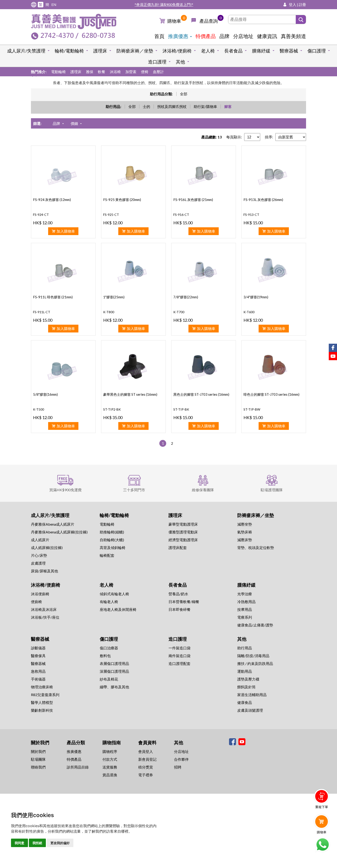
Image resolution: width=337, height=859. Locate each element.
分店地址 (243, 36)
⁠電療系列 (244, 617)
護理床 (100, 50)
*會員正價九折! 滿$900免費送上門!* (164, 4)
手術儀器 (38, 679)
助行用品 (244, 648)
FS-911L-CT (41, 312)
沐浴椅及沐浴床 (44, 609)
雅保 (89, 71)
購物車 (174, 21)
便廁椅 (36, 601)
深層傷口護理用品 (114, 671)
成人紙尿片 (40, 540)
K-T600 (248, 312)
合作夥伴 (181, 759)
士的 (146, 106)
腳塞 (228, 106)
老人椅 (208, 50)
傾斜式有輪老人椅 (114, 594)
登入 (292, 4)
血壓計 (158, 71)
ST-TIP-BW (251, 409)
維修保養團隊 (203, 490)
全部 (183, 94)
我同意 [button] (19, 843)
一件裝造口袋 (179, 648)
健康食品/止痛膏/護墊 (255, 625)
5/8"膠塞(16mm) (45, 394)
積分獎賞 (145, 767)
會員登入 (145, 751)
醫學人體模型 (42, 702)
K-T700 (178, 312)
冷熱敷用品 (246, 601)
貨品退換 (109, 775)
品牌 (224, 36)
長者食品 (233, 50)
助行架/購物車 (205, 106)
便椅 (144, 71)
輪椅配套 (107, 555)
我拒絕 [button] (37, 843)
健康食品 (244, 702)
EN (53, 4)
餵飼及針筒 (246, 687)
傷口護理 (316, 50)
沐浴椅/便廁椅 (177, 50)
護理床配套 (177, 547)
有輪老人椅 (109, 601)
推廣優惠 (178, 36)
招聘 (177, 767)
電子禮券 (145, 775)
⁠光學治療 (244, 594)
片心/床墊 (39, 555)
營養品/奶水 (178, 594)
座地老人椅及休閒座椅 (118, 609)
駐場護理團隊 (272, 490)
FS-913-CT (251, 215)
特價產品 (206, 36)
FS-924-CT (41, 215)
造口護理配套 (179, 663)
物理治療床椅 (42, 687)
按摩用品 (244, 609)
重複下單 (321, 807)
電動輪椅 (58, 71)
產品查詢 (208, 21)
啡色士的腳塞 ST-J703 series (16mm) (271, 394)
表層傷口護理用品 (114, 663)
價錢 (74, 123)
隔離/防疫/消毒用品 (253, 655)
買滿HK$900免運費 (65, 490)
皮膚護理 (38, 563)
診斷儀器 (38, 648)
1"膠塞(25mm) (113, 297)
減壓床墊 (244, 540)
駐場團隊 (38, 759)
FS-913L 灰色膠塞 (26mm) (263, 200)
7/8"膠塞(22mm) (185, 297)
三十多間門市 (134, 490)
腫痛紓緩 (261, 50)
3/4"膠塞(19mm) (255, 297)
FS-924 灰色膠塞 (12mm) (52, 200)
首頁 (159, 36)
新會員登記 (147, 759)
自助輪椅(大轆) (112, 540)
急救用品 (38, 671)
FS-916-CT (181, 215)
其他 (180, 61)
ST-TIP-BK (181, 409)
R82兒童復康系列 (45, 694)
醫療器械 (289, 50)
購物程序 (109, 751)
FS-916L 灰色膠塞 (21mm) (193, 200)
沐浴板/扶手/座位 (45, 617)
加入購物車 (66, 231)
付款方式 (109, 759)
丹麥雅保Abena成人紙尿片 (52, 524)
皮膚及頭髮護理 (250, 710)
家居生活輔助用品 (252, 694)
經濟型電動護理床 (183, 540)
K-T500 (38, 409)
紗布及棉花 (109, 679)
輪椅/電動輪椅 (69, 50)
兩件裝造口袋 (179, 655)
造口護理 (157, 61)
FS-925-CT (111, 215)
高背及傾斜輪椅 (112, 547)
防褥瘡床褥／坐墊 (134, 50)
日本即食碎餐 (179, 609)
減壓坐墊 (244, 524)
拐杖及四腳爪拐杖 (172, 106)
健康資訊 (267, 36)
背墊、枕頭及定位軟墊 (255, 547)
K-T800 (108, 312)
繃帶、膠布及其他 (114, 687)
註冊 (302, 4)
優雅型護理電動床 (183, 532)
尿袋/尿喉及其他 (44, 571)
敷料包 (105, 655)
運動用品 (244, 671)
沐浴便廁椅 (40, 594)
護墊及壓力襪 (248, 679)
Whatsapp (322, 844)
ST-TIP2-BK (112, 409)
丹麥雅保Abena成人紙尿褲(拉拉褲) (59, 532)
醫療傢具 (38, 655)
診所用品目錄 (78, 767)
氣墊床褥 (244, 532)
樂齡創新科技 (42, 710)
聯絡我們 (38, 767)
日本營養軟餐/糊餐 (183, 601)
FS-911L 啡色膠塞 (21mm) (53, 297)
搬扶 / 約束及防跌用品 (255, 663)
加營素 (130, 71)
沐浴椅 (115, 71)
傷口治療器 (109, 648)
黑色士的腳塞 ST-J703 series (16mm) (201, 394)
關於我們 (38, 751)
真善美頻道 (293, 36)
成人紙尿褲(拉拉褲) (47, 547)
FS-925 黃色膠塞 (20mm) (122, 200)
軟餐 (101, 71)
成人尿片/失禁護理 (26, 50)
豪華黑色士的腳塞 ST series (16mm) (130, 394)
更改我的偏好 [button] (60, 843)
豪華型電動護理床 (183, 524)
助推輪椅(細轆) (112, 532)
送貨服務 (109, 767)
